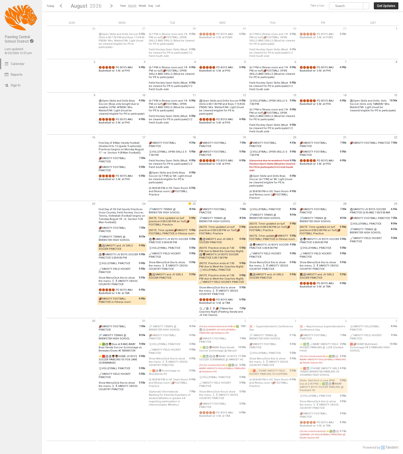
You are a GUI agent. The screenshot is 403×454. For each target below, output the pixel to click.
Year (123, 5)
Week (142, 5)
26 (93, 28)
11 (194, 95)
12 (244, 95)
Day (150, 5)
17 (143, 137)
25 (194, 203)
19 (244, 137)
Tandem (392, 447)
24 (143, 203)
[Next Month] (111, 6)
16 (93, 137)
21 (344, 137)
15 (395, 95)
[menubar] (140, 5)
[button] (86, 5)
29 (244, 28)
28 (194, 28)
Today (50, 6)
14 (344, 95)
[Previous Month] (61, 6)
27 (143, 28)
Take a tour (317, 5)
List (158, 5)
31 (344, 28)
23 (93, 203)
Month (132, 5)
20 (294, 137)
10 (143, 95)
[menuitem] (123, 6)
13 (294, 95)
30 (294, 28)
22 (395, 137)
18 (194, 137)
